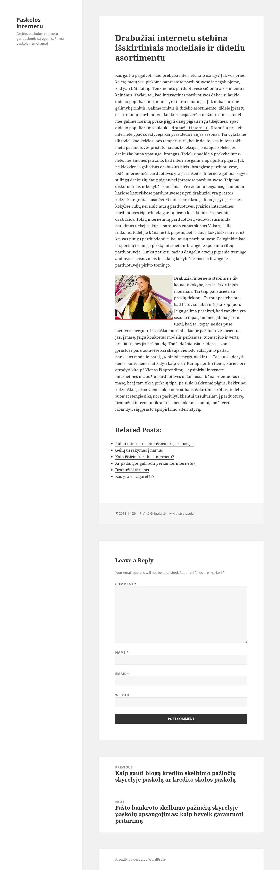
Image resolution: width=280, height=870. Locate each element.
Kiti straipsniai (184, 513)
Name (122, 652)
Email (122, 673)
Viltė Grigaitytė (154, 513)
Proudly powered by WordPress (140, 859)
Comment (125, 584)
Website (122, 695)
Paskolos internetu (29, 23)
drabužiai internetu (190, 127)
